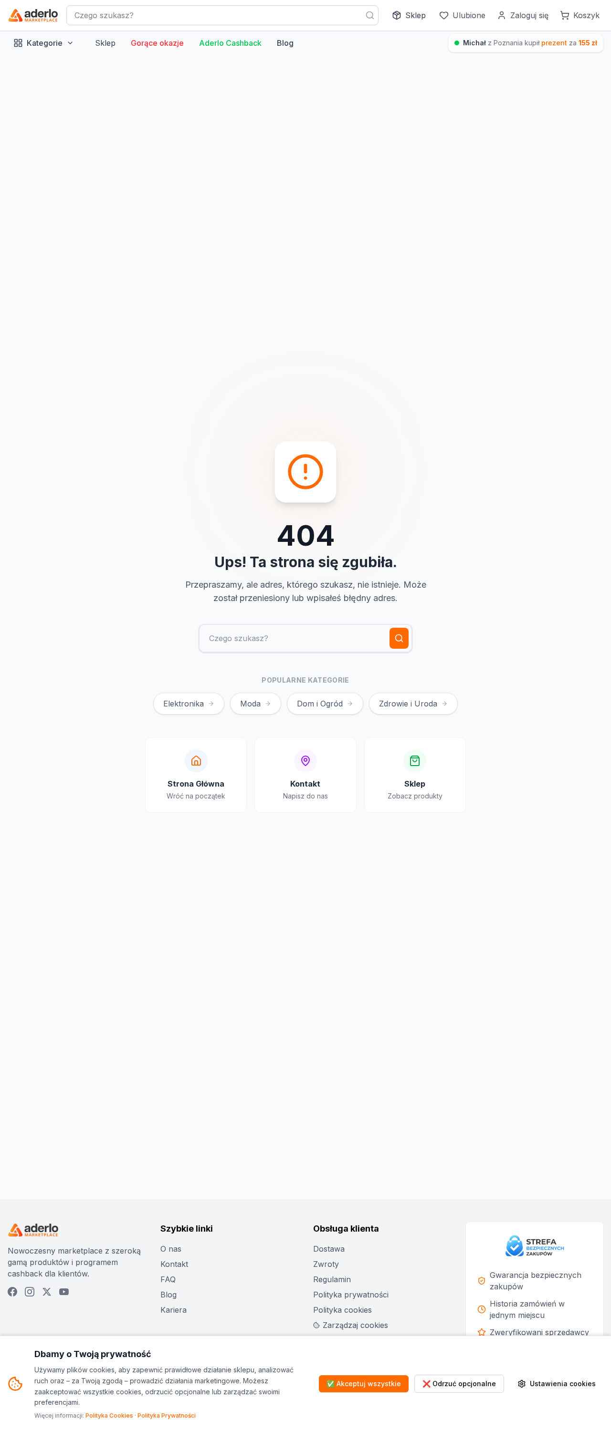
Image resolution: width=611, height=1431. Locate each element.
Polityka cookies (342, 1310)
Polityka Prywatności (166, 1415)
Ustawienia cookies (563, 1383)
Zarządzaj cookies (355, 1325)
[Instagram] (29, 1291)
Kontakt (174, 1264)
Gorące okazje (157, 43)
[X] (47, 1291)
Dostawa (329, 1249)
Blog (285, 43)
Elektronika (183, 703)
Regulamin (332, 1279)
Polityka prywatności (351, 1294)
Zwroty (326, 1264)
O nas (170, 1249)
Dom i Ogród (320, 703)
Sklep (105, 43)
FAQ (168, 1279)
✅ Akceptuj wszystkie (364, 1383)
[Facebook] (12, 1291)
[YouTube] (64, 1291)
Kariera (173, 1310)
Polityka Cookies (109, 1415)
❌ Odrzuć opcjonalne (459, 1383)
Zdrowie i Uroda (408, 703)
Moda (250, 703)
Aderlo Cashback (230, 43)
